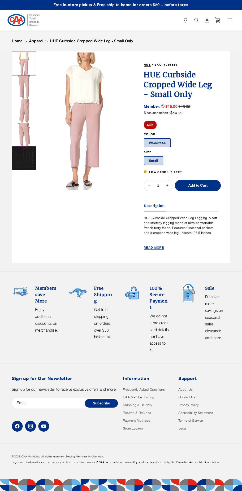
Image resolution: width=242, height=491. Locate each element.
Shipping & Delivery (137, 405)
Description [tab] (154, 206)
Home (17, 41)
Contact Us (186, 397)
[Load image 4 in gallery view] (24, 134)
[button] (230, 20)
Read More (154, 247)
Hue (147, 64)
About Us (185, 389)
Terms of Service (190, 420)
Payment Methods (136, 420)
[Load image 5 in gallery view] (24, 158)
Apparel (36, 41)
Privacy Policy (188, 405)
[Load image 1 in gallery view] (24, 63)
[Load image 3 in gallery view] (24, 111)
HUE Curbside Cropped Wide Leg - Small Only (91, 41)
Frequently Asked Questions (144, 389)
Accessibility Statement (195, 413)
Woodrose (157, 143)
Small (153, 160)
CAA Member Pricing (138, 397)
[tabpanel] (181, 233)
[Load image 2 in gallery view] (24, 87)
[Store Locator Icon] (185, 20)
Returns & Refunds (137, 413)
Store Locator (133, 428)
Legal (182, 428)
